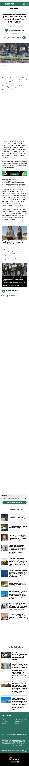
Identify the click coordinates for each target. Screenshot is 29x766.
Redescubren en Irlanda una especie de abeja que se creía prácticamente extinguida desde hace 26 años (18, 584)
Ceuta (8, 1)
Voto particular (24, 1)
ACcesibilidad (17, 728)
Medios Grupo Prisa (15, 762)
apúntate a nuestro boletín (14, 502)
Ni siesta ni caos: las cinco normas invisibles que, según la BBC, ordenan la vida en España (18, 527)
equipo (3, 719)
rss (2, 728)
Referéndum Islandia (15, 1)
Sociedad (14, 8)
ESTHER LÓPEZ (12, 295)
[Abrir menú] (2, 4)
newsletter (4, 725)
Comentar (14, 174)
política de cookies (18, 721)
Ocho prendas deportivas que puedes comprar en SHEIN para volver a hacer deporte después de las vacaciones (12, 242)
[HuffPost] (6, 715)
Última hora (23, 4)
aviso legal (17, 723)
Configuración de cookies (20, 719)
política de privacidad (19, 725)
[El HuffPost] (9, 4)
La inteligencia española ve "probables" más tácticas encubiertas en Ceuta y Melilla (17, 517)
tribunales (4, 295)
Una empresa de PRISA (14, 758)
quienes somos (5, 721)
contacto (4, 723)
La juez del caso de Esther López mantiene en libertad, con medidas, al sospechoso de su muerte (13, 279)
